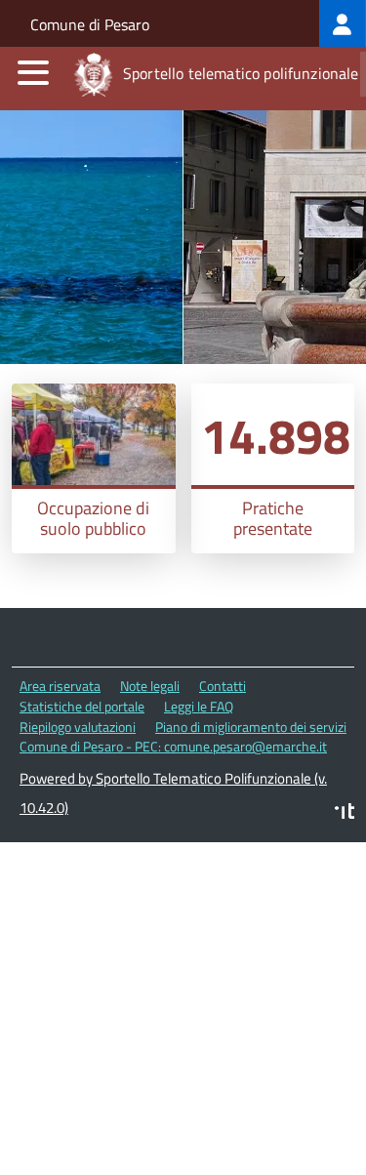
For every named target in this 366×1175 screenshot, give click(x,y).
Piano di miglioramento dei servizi (250, 726)
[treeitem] (342, 23)
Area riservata (60, 685)
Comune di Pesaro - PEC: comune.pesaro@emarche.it (173, 746)
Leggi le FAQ (198, 706)
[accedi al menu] (33, 72)
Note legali (150, 685)
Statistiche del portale (82, 706)
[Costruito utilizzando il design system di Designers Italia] (344, 813)
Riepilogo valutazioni (78, 726)
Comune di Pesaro (89, 24)
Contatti (222, 685)
